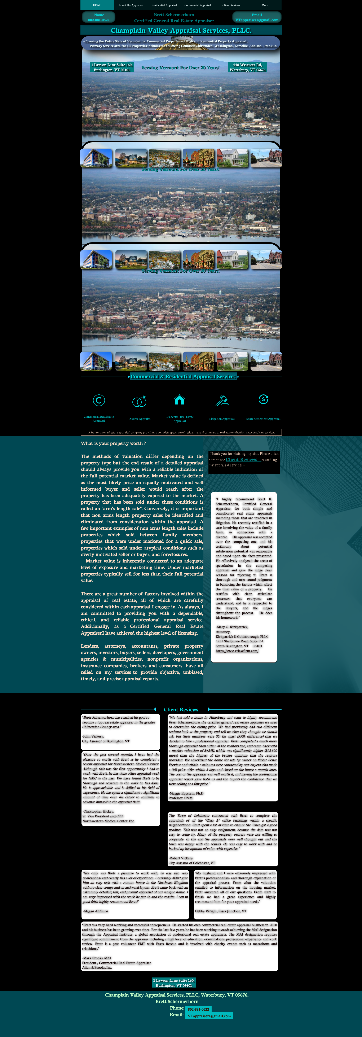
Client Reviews (241, 458)
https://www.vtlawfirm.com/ (237, 650)
